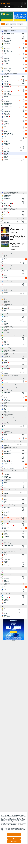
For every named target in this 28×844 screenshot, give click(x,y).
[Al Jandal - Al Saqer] (13, 278)
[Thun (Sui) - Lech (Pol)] (13, 64)
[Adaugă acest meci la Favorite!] (1, 34)
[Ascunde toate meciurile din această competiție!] (26, 31)
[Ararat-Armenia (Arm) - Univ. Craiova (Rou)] (13, 34)
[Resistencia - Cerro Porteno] (13, 486)
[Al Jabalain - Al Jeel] (13, 271)
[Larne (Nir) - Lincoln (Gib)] (13, 147)
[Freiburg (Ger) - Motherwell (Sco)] (13, 90)
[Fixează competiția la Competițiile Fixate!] (19, 193)
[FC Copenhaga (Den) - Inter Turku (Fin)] (13, 100)
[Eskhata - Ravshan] (13, 571)
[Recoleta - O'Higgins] (13, 363)
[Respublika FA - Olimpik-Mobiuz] (13, 600)
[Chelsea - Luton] (13, 259)
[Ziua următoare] (25, 28)
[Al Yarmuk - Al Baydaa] (13, 609)
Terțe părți (21, 824)
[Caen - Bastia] (13, 409)
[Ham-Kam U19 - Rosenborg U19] (13, 477)
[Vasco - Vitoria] (13, 342)
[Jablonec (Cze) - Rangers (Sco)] (13, 80)
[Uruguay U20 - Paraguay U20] (13, 444)
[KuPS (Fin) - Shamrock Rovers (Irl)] (13, 77)
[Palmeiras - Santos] (13, 338)
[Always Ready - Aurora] (13, 320)
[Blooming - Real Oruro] (13, 317)
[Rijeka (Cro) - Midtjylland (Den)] (13, 140)
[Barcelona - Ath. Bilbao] (13, 160)
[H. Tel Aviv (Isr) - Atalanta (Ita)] (13, 124)
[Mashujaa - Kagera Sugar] (13, 577)
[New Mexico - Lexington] (13, 537)
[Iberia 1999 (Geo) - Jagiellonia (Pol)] (13, 37)
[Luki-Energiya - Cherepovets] (13, 511)
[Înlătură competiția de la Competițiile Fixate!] (16, 31)
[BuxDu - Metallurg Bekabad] (13, 603)
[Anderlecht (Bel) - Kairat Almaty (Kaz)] (13, 67)
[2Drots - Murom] (13, 515)
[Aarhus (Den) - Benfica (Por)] (13, 57)
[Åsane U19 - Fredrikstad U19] (13, 473)
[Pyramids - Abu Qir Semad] (13, 400)
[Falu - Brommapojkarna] (13, 555)
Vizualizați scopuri (14, 841)
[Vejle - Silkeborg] (13, 381)
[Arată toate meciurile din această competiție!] (26, 253)
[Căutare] (22, 3)
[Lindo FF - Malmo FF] (13, 565)
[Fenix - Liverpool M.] (13, 587)
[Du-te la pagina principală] (7, 3)
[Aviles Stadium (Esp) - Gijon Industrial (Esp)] (13, 464)
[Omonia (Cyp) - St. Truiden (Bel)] (13, 47)
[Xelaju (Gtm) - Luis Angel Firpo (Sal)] (13, 206)
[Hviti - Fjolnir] (13, 426)
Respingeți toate (14, 838)
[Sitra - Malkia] (13, 311)
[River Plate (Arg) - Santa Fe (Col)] (13, 221)
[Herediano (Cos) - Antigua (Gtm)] (13, 196)
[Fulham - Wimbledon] (13, 262)
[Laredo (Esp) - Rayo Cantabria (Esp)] (13, 461)
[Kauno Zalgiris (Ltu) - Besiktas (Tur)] (13, 41)
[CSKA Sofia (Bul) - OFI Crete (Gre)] (13, 61)
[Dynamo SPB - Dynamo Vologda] (13, 518)
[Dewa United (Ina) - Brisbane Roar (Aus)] (13, 454)
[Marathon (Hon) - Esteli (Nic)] (13, 199)
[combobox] (13, 28)
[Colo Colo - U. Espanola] (13, 359)
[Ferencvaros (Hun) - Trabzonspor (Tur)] (13, 71)
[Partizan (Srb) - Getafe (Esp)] (13, 150)
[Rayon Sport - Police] (13, 528)
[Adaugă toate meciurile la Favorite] (1, 31)
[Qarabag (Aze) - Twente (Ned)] (13, 87)
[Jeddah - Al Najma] (13, 275)
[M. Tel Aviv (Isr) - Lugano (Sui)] (13, 83)
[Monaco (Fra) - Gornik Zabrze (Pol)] (13, 94)
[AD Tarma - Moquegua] (13, 492)
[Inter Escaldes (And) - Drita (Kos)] (13, 107)
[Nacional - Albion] (13, 590)
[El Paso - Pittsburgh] (13, 534)
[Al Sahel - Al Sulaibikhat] (13, 435)
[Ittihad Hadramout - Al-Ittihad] (13, 612)
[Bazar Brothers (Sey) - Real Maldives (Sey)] (13, 457)
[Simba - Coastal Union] (13, 581)
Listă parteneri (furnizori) (6, 832)
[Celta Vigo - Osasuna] (13, 157)
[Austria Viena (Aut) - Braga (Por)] (13, 130)
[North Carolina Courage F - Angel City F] (13, 546)
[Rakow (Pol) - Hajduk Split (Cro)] (13, 114)
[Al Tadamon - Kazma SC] (13, 438)
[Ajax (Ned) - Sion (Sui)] (13, 120)
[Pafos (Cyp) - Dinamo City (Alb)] (13, 110)
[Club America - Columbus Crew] (13, 215)
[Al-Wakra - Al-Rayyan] (13, 502)
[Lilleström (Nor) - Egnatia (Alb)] (13, 44)
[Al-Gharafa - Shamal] (13, 499)
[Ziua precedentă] (2, 28)
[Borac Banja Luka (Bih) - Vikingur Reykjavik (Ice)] (13, 134)
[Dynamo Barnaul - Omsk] (13, 508)
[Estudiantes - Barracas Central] (13, 293)
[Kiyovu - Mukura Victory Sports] (13, 524)
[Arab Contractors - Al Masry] (13, 396)
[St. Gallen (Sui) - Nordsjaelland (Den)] (13, 127)
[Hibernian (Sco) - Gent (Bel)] (13, 144)
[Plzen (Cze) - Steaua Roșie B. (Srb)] (13, 51)
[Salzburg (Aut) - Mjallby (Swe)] (13, 54)
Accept (14, 834)
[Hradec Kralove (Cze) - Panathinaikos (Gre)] (13, 104)
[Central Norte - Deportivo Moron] (13, 284)
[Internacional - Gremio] (13, 345)
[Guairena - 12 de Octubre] (13, 483)
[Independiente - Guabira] (13, 324)
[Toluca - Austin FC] (13, 212)
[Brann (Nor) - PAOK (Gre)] (13, 97)
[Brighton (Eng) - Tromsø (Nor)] (13, 137)
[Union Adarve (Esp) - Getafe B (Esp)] (13, 451)
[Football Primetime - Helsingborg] (13, 558)
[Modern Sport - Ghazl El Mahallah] (13, 393)
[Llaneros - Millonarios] (13, 372)
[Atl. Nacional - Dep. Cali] (13, 369)
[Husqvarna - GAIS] (13, 562)
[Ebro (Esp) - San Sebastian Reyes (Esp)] (13, 467)
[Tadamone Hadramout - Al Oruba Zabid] (13, 616)
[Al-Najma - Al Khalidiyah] (13, 307)
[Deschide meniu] (25, 3)
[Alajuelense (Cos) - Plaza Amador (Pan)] (13, 202)
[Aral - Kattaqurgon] (13, 596)
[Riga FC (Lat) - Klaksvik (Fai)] (13, 117)
